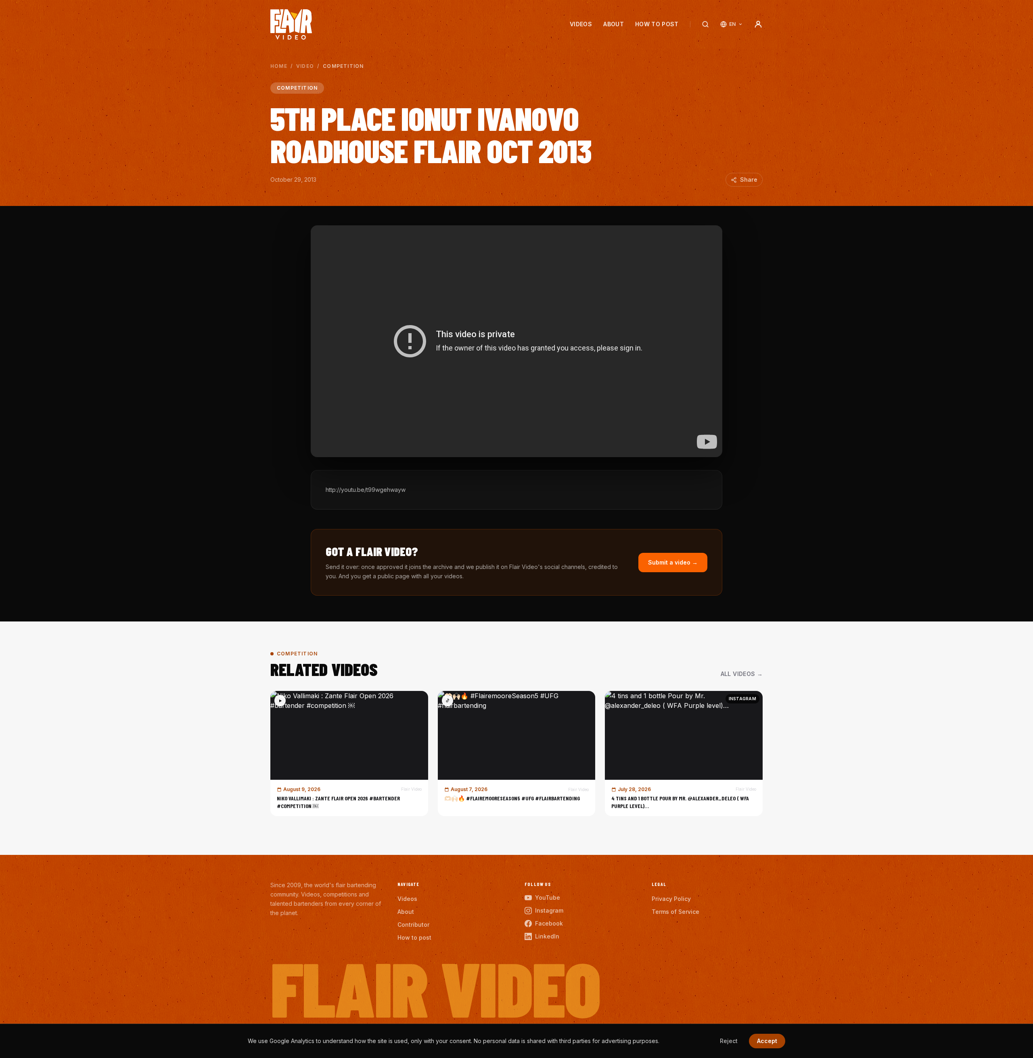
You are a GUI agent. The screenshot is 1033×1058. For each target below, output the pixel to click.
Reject (729, 1040)
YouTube (547, 897)
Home (278, 66)
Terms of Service (675, 911)
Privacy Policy (671, 898)
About (613, 24)
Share (748, 179)
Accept (767, 1040)
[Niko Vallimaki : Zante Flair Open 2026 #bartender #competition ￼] (349, 753)
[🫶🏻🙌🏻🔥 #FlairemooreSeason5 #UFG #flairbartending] (517, 753)
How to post (657, 24)
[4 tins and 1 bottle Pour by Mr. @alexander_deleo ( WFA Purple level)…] (684, 753)
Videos (581, 24)
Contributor (413, 924)
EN (732, 24)
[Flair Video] (291, 24)
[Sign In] (758, 24)
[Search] (705, 24)
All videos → (742, 673)
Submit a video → (673, 562)
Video (305, 66)
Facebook (549, 923)
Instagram (549, 910)
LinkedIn (547, 936)
